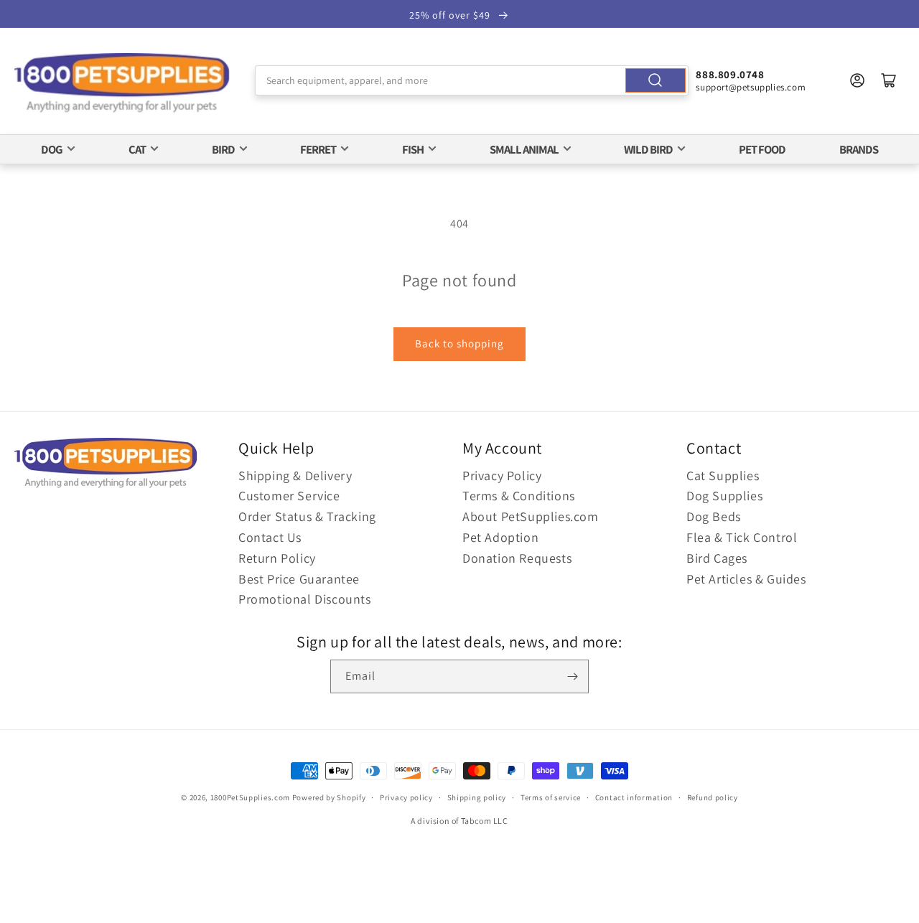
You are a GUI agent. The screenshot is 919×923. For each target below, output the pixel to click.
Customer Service (289, 495)
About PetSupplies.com (530, 516)
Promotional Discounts (304, 599)
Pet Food (762, 149)
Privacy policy (406, 797)
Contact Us (270, 537)
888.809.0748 (730, 74)
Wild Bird (648, 149)
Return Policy (277, 558)
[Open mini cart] (889, 80)
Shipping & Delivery (295, 475)
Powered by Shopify (329, 797)
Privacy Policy (501, 475)
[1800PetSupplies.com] (122, 83)
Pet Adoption (500, 537)
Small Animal (524, 149)
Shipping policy (477, 797)
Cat (137, 149)
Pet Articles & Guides (746, 579)
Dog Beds (713, 516)
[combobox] (472, 80)
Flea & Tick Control (741, 537)
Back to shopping (459, 343)
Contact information (634, 797)
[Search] (655, 80)
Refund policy (712, 797)
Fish (413, 149)
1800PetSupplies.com (250, 797)
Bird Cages (716, 558)
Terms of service (551, 797)
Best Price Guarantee (299, 579)
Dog (51, 149)
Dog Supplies (724, 495)
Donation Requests (517, 558)
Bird (223, 149)
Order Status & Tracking (307, 516)
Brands (858, 149)
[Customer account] (857, 80)
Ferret (318, 149)
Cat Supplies (722, 475)
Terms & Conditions (518, 495)
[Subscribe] (572, 676)
